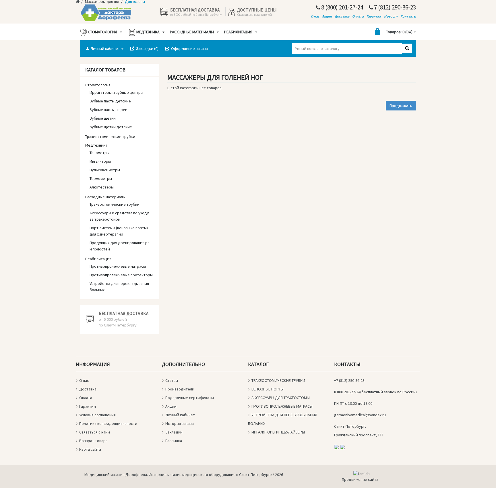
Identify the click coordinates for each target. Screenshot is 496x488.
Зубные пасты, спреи (108, 109)
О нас (315, 16)
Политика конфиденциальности (108, 423)
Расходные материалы (191, 31)
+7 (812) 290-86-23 (349, 380)
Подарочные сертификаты (189, 397)
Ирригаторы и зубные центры (116, 92)
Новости (391, 16)
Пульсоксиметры (105, 169)
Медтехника (147, 31)
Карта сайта (90, 449)
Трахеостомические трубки (110, 136)
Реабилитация (237, 31)
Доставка (342, 16)
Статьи (171, 380)
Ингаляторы (100, 161)
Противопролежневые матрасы (118, 266)
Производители (179, 389)
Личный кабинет (180, 414)
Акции (327, 16)
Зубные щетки (103, 118)
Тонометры (99, 152)
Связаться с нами (94, 432)
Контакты (408, 16)
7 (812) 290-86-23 (394, 7)
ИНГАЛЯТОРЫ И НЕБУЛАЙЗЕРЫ (278, 432)
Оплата (358, 16)
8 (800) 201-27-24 (341, 7)
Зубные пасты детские (110, 101)
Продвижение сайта (360, 479)
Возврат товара (93, 440)
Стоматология (102, 31)
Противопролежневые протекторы (121, 274)
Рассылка (173, 440)
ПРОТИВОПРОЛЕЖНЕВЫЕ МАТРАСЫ (282, 406)
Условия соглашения (97, 414)
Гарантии (374, 16)
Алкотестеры (102, 187)
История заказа (179, 423)
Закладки (174, 432)
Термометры (101, 178)
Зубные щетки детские (111, 126)
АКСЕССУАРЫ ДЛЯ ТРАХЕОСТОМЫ (280, 397)
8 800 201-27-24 (347, 391)
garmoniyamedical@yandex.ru (360, 414)
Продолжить (401, 105)
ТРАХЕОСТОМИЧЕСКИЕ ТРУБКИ (278, 380)
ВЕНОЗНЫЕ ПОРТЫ (267, 389)
